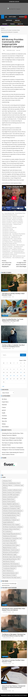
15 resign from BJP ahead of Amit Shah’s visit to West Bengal (21, 263)
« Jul (3, 386)
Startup (4, 424)
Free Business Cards (6, 240)
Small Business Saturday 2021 (18, 249)
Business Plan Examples (7, 224)
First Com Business (7, 531)
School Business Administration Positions (12, 566)
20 (14, 375)
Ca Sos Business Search (7, 225)
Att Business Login (18, 485)
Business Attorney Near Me (18, 216)
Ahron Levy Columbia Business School (11, 483)
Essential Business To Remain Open (11, 520)
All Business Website (7, 485)
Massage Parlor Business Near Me (9, 243)
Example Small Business (8, 522)
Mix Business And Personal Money (10, 552)
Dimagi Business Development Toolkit (11, 508)
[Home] (2, 17)
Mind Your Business (21, 244)
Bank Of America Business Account (9, 214)
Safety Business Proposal (8, 561)
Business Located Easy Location (10, 496)
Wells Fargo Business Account (19, 256)
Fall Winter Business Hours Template (11, 524)
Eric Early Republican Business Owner (11, 515)
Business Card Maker (6, 219)
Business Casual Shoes (7, 222)
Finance (12, 24)
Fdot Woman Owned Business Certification (12, 526)
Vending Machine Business (19, 252)
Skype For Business (17, 248)
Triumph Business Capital (7, 252)
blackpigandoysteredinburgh (9, 583)
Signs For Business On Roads (9, 575)
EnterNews (17, 695)
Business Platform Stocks (8, 499)
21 (17, 375)
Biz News (5, 24)
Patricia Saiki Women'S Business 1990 (11, 559)
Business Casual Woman (18, 222)
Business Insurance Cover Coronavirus (11, 492)
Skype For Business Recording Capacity (11, 577)
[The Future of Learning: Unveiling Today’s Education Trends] (14, 283)
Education (5, 36)
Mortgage (9, 20)
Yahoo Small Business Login (18, 257)
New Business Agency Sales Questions (11, 556)
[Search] (23, 16)
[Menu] (5, 17)
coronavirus (5, 506)
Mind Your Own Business (7, 246)
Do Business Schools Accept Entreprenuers (12, 510)
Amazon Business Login (9, 213)
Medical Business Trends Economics (11, 549)
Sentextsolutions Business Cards (10, 573)
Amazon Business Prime (20, 213)
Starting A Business (6, 251)
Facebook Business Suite (7, 238)
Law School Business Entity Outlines (11, 545)
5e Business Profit (7, 480)
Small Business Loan (6, 249)
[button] (5, 17)
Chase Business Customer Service (9, 232)
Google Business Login (16, 240)
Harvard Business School (7, 241)
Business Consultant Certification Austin (12, 490)
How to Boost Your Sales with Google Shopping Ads (6, 263)
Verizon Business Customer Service (9, 254)
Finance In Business (18, 238)
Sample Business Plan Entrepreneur (11, 563)
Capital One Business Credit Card (9, 227)
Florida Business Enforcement (9, 536)
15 (21, 372)
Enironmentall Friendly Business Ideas (11, 513)
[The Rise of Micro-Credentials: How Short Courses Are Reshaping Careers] (14, 334)
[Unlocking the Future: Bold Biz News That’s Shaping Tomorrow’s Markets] (14, 598)
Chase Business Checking (7, 229)
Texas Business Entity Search (17, 251)
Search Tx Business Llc (8, 570)
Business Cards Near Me (7, 221)
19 (10, 375)
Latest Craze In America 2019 (9, 543)
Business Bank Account (7, 218)
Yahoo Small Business (6, 257)
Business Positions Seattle (9, 501)
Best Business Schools (6, 216)
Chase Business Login (6, 233)
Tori (4, 50)
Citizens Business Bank (17, 235)
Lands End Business (18, 241)
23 (24, 375)
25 (7, 378)
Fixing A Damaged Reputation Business (11, 533)
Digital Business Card (15, 237)
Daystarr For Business (15, 506)
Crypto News (12, 17)
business (5, 487)
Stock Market (5, 426)
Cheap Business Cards (7, 235)
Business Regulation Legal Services (11, 503)
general (4, 410)
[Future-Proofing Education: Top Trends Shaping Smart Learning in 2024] (14, 308)
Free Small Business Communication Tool (12, 538)
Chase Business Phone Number (18, 233)
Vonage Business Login (7, 256)
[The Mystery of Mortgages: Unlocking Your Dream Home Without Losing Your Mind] (14, 623)
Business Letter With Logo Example (11, 494)
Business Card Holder (17, 218)
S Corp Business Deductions (9, 568)
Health (3, 413)
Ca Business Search (17, 224)
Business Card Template (17, 219)
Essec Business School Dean (9, 517)
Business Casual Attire (18, 221)
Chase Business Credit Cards (8, 230)
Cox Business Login (6, 237)
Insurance (22, 17)
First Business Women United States (11, 529)
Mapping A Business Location (9, 547)
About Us (20, 24)
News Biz (17, 20)
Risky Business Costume (7, 248)
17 (3, 375)
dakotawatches (6, 585)
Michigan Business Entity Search (9, 244)
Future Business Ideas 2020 (9, 540)
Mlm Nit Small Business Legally (9, 554)
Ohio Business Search (18, 246)
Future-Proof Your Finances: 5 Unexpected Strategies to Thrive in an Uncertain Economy (13, 687)
